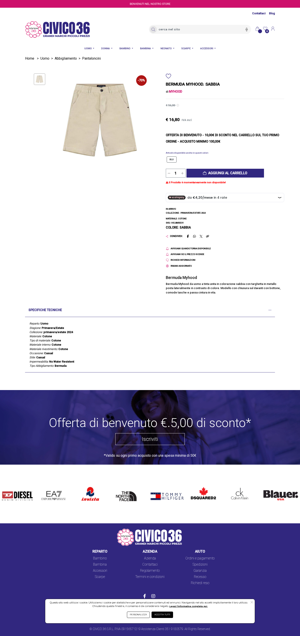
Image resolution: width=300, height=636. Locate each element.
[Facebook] (144, 596)
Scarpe (100, 577)
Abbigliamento (66, 58)
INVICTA (88, 487)
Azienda (150, 558)
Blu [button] (172, 159)
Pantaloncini (91, 58)
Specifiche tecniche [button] (45, 310)
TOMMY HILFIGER (162, 487)
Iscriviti (150, 439)
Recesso (200, 577)
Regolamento (150, 570)
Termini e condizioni (149, 577)
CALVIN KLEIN (237, 487)
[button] (225, 173)
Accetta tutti (162, 614)
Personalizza (138, 614)
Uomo (44, 58)
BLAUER (266, 487)
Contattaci (259, 13)
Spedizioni (200, 564)
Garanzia (200, 570)
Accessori (100, 570)
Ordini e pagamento (200, 558)
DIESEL (7, 487)
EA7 (47, 487)
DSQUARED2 (201, 487)
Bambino (100, 558)
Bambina (100, 564)
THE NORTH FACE (124, 492)
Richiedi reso (200, 583)
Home (29, 58)
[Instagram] (153, 596)
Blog (272, 13)
